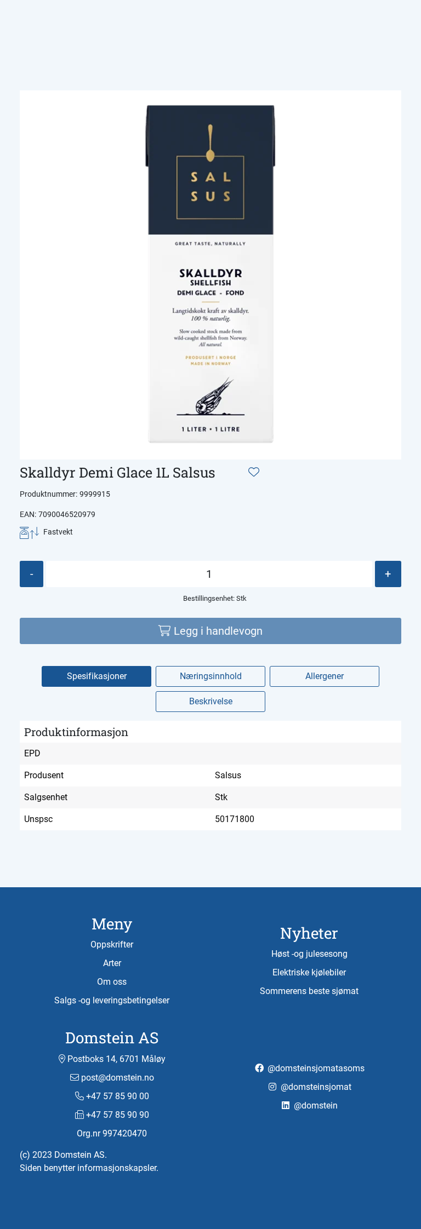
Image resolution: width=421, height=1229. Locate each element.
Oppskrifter (111, 944)
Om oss (112, 982)
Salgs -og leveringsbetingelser (111, 1000)
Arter (112, 963)
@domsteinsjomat (314, 1087)
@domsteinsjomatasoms (315, 1068)
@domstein (315, 1105)
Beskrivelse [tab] (210, 701)
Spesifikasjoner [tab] (97, 676)
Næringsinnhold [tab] (211, 676)
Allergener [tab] (324, 676)
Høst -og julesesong (309, 954)
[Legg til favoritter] (254, 472)
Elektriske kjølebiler (309, 972)
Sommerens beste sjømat (309, 991)
